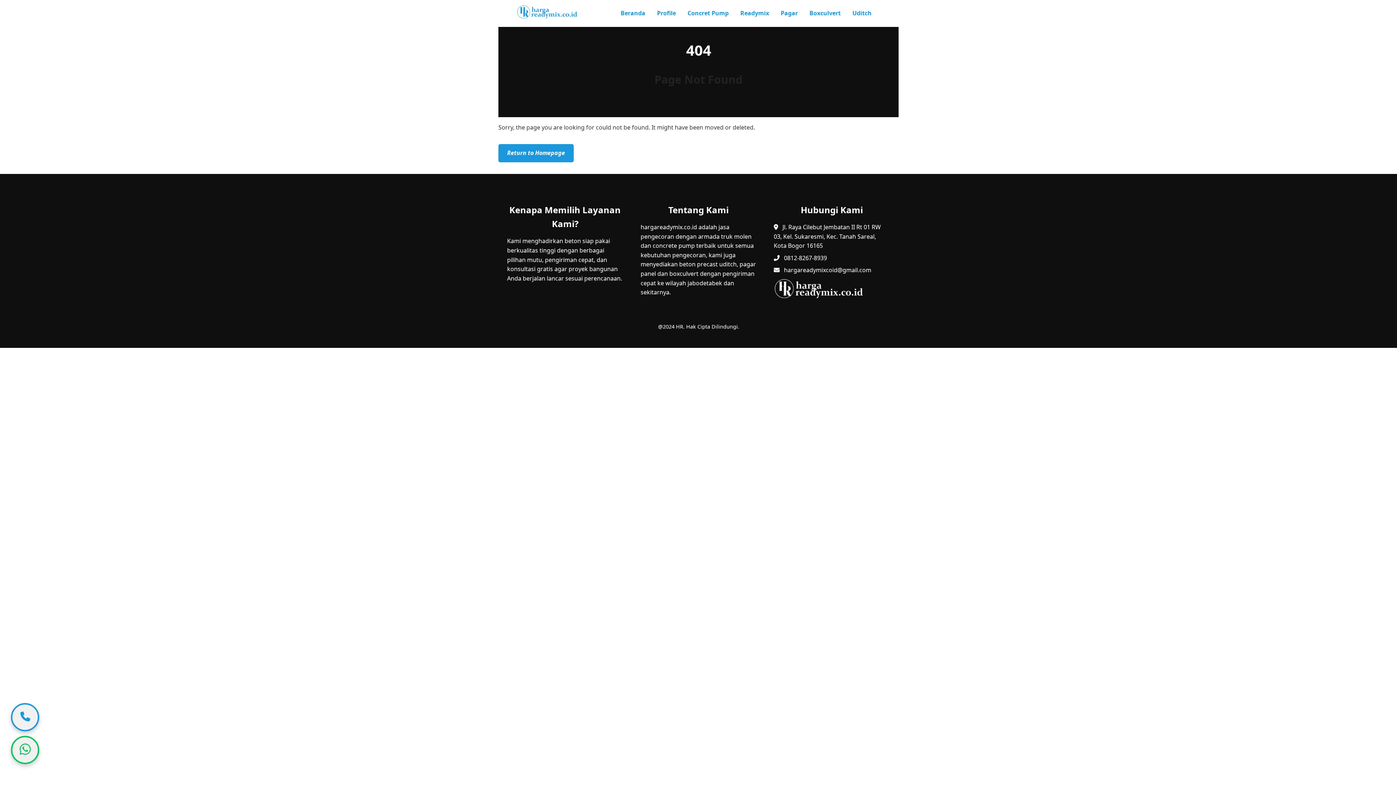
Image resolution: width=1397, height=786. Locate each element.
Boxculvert (825, 13)
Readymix (754, 13)
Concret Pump (708, 13)
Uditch (862, 13)
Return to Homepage (536, 153)
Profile (666, 13)
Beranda (633, 13)
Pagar (789, 13)
